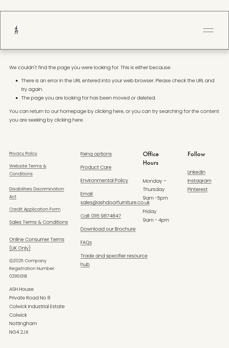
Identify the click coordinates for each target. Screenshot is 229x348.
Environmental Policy (104, 180)
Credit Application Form (35, 209)
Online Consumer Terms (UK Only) (36, 243)
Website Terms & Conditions (27, 170)
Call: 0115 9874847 (101, 215)
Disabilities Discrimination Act (36, 193)
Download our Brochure (108, 229)
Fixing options (96, 153)
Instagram (199, 180)
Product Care (96, 167)
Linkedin (196, 172)
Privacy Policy (23, 153)
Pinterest (198, 189)
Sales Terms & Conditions (38, 222)
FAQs (86, 242)
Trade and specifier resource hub (114, 260)
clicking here (109, 111)
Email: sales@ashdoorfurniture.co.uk (115, 198)
